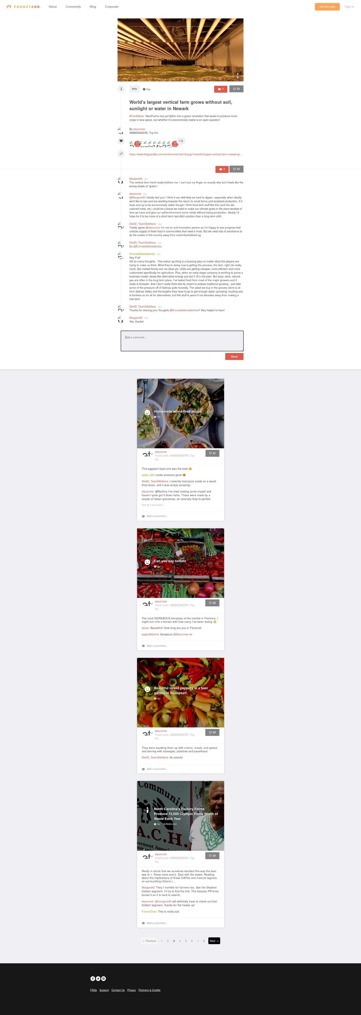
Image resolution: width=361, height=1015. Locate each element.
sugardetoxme (150, 634)
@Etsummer (181, 634)
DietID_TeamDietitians (145, 224)
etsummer (139, 129)
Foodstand (23, 6)
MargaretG (138, 178)
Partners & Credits (149, 990)
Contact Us (118, 990)
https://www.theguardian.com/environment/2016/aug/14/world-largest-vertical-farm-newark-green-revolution (186, 154)
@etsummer (153, 227)
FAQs (93, 990)
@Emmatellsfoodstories (147, 246)
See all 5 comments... (153, 505)
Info (134, 88)
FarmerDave (149, 911)
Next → (214, 941)
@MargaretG (137, 197)
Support (104, 990)
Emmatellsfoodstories (145, 254)
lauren (145, 628)
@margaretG (163, 901)
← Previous (149, 941)
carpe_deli (148, 475)
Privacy (131, 990)
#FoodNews (136, 116)
